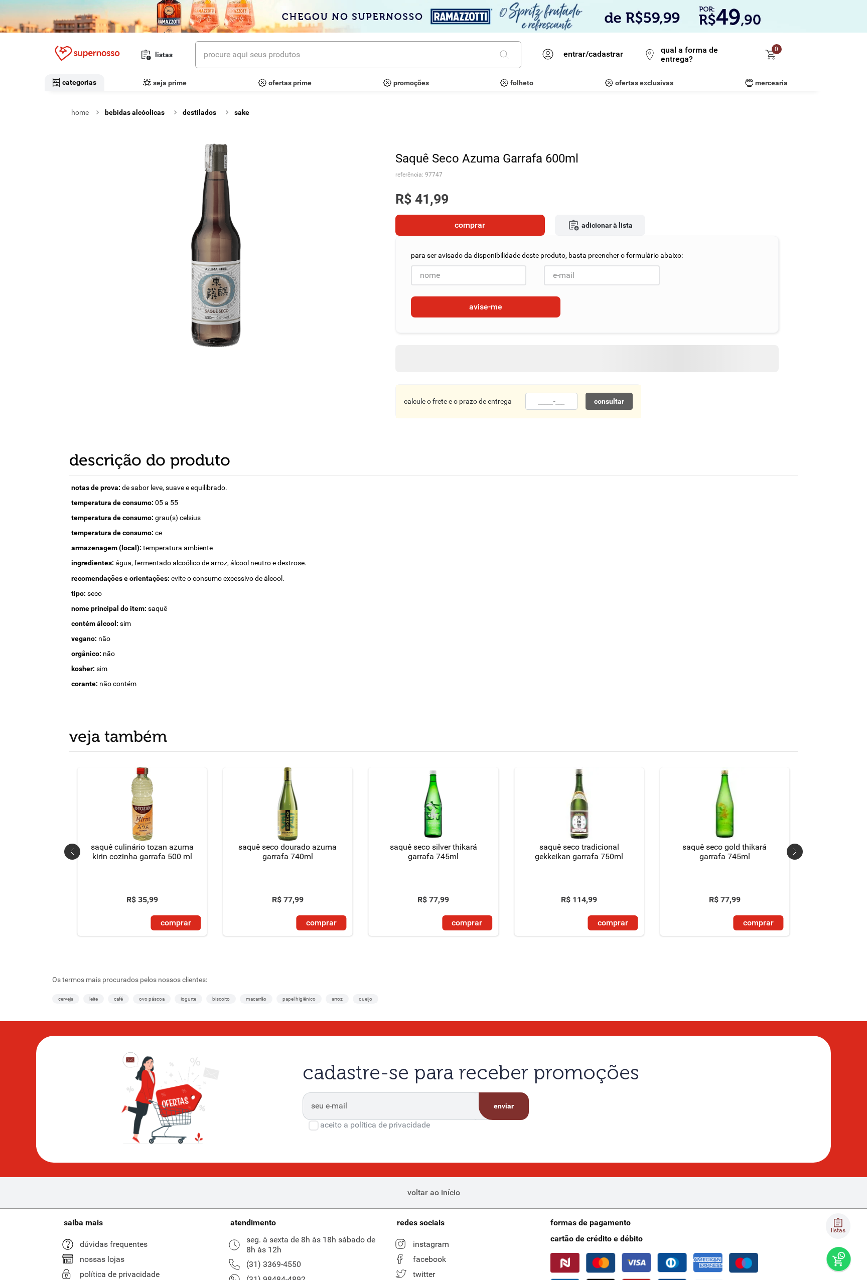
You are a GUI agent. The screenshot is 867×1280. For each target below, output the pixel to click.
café (118, 999)
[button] (72, 852)
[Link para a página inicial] (80, 112)
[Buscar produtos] (506, 55)
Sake (241, 112)
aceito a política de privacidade (375, 1125)
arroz (337, 999)
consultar (609, 401)
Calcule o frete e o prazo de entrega (458, 401)
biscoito (221, 999)
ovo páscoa (152, 999)
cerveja (65, 999)
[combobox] (358, 54)
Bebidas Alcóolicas (135, 112)
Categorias (79, 82)
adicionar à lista (607, 225)
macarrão (256, 999)
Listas (164, 55)
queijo (365, 999)
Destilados (199, 112)
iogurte (188, 999)
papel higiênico (299, 999)
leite (93, 999)
